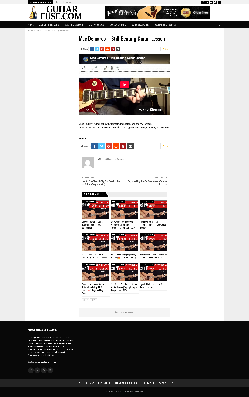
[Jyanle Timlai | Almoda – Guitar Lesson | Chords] (153, 272)
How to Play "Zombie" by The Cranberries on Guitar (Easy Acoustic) (101, 183)
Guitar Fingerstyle (165, 24)
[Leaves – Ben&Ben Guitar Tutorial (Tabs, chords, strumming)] (95, 209)
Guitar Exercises (141, 24)
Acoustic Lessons (49, 24)
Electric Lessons (74, 24)
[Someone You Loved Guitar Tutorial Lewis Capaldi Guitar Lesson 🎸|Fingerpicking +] (95, 272)
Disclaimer (148, 383)
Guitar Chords (118, 24)
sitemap (90, 383)
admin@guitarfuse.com (48, 362)
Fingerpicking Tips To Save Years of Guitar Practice (147, 183)
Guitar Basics (96, 24)
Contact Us (67, 2)
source (82, 138)
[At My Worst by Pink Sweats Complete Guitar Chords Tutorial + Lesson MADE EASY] (124, 209)
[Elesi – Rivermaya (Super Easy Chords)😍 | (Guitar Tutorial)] (124, 242)
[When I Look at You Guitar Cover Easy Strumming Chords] (95, 242)
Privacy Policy (166, 383)
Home (58, 2)
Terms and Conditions (126, 383)
